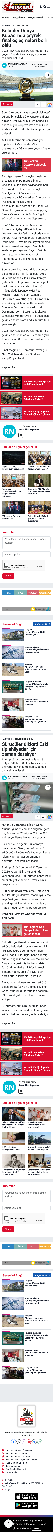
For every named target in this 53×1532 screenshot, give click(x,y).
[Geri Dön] (8, 1523)
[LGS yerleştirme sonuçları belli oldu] (13, 1138)
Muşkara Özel (35, 17)
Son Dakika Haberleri (16, 1469)
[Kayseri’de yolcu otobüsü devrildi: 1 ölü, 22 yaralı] (39, 1138)
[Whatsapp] (39, 1441)
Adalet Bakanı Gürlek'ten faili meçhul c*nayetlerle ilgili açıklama (13, 1124)
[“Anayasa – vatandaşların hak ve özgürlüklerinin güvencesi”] (13, 480)
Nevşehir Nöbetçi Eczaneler (19, 1450)
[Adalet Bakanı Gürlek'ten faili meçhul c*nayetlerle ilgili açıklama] (13, 1113)
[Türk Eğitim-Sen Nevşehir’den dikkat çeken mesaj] (39, 1113)
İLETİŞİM (9, 1480)
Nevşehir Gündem (24, 739)
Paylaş (9, 104)
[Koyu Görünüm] (41, 6)
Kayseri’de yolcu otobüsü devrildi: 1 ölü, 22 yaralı (39, 1148)
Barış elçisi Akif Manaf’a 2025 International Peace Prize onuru (39, 491)
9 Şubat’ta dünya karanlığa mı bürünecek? (13, 467)
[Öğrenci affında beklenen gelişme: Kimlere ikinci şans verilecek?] (39, 1161)
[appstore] (26, 1497)
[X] (18, 1441)
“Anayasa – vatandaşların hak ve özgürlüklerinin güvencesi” (11, 492)
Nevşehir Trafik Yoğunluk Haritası (21, 1459)
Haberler (7, 25)
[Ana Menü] (48, 6)
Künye (7, 1489)
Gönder (8, 575)
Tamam (36, 1528)
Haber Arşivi (11, 1472)
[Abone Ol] (49, 104)
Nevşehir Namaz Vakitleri (18, 1456)
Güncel (5, 17)
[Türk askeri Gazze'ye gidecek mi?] (13, 507)
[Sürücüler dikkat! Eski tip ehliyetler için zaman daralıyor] (26, 797)
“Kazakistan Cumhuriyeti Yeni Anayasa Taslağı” (39, 467)
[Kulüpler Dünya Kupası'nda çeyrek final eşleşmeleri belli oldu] (26, 85)
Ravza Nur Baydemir (28, 429)
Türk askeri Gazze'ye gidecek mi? (11, 517)
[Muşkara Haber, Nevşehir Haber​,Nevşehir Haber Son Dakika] (18, 7)
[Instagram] (24, 1441)
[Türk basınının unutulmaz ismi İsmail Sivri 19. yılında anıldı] (13, 1161)
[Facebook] (13, 1441)
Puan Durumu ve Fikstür (17, 1463)
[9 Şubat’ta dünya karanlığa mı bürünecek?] (13, 457)
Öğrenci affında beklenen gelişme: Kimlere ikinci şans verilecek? (39, 1172)
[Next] (34, 1441)
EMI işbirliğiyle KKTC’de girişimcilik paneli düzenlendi (38, 518)
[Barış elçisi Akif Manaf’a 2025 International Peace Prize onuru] (39, 480)
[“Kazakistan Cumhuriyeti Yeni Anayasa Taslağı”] (39, 457)
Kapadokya (19, 17)
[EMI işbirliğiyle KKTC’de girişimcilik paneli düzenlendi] (39, 507)
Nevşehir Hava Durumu (16, 1453)
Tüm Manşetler (13, 1466)
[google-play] (26, 1505)
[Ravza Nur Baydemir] (9, 431)
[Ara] (44, 6)
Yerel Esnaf (21, 25)
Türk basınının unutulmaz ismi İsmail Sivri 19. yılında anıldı (13, 1172)
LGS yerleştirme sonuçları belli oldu (11, 1148)
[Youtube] (29, 1441)
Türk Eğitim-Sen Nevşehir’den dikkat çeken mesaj (36, 1124)
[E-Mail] (20, 435)
